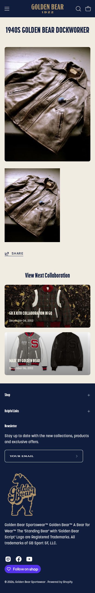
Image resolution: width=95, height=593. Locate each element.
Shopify (67, 582)
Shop (7, 395)
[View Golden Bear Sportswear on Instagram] (8, 559)
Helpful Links (12, 411)
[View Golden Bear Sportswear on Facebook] (18, 559)
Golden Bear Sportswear (30, 582)
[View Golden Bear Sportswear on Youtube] (29, 559)
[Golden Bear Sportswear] (47, 8)
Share (17, 253)
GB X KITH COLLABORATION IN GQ (30, 313)
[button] (78, 9)
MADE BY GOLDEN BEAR (24, 361)
